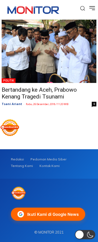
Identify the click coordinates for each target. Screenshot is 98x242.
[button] (85, 234)
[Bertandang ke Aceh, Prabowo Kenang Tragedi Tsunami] (49, 51)
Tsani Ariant (12, 104)
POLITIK (8, 80)
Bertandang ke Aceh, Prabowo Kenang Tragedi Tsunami (39, 93)
